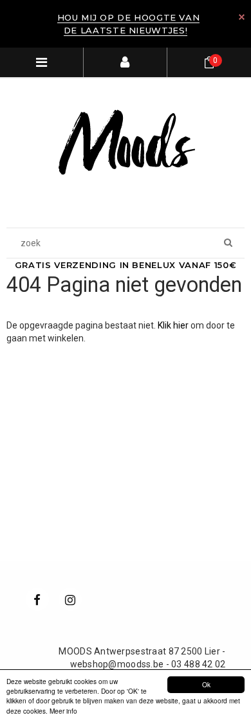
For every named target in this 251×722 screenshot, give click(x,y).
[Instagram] (70, 599)
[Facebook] (37, 599)
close (242, 17)
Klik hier (174, 325)
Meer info (63, 711)
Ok (206, 684)
